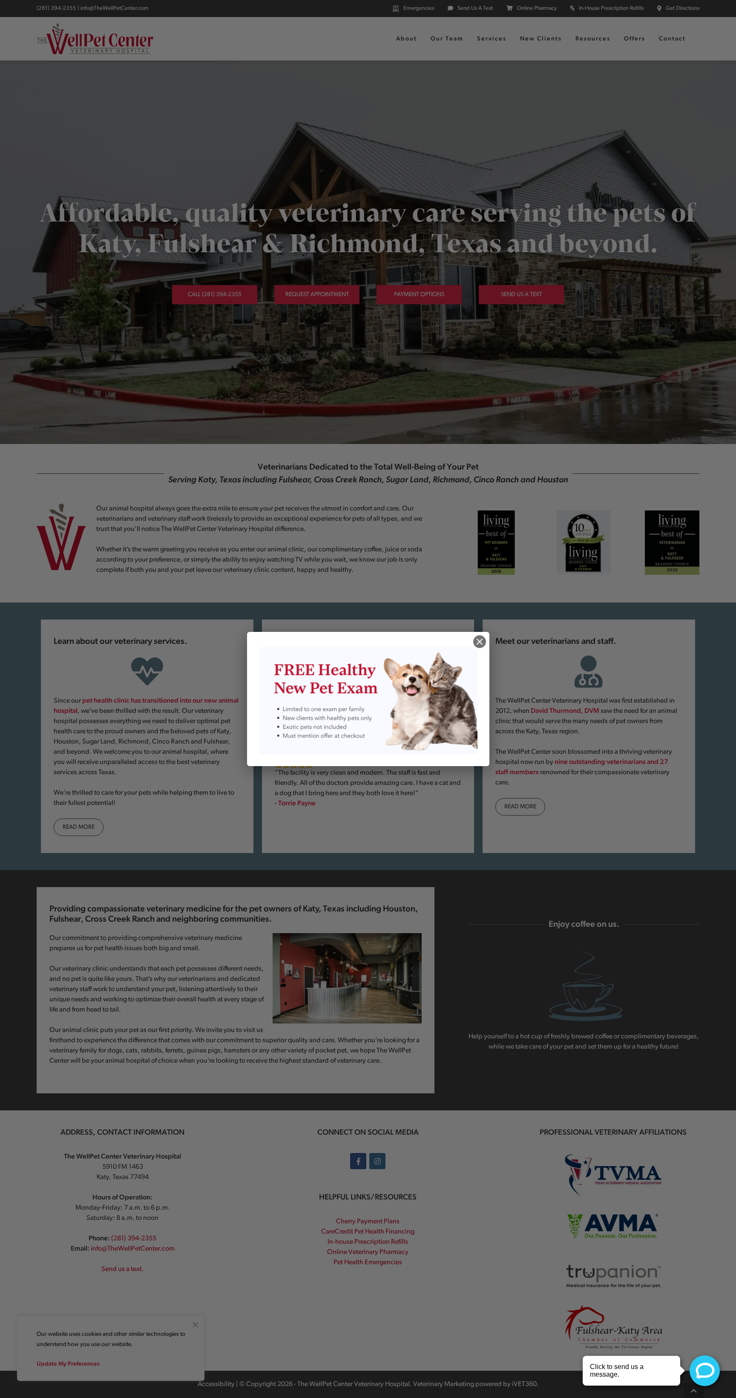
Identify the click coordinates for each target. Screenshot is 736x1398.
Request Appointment (317, 294)
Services (491, 39)
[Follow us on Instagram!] (377, 1161)
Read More (79, 827)
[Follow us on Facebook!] (358, 1161)
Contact (672, 39)
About (406, 39)
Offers (634, 39)
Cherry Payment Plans (368, 1221)
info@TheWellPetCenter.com (114, 8)
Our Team (447, 39)
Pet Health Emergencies (368, 1262)
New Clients (541, 39)
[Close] (195, 1322)
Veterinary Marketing (443, 1384)
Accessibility (216, 1384)
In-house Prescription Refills (368, 1242)
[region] (110, 1348)
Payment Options (419, 294)
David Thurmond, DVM (565, 711)
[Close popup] (479, 641)
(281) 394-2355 (56, 8)
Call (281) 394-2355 (215, 294)
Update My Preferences (68, 1364)
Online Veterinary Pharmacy (367, 1252)
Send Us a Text (521, 294)
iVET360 (524, 1384)
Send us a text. (122, 1269)
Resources (592, 39)
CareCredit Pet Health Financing (367, 1231)
